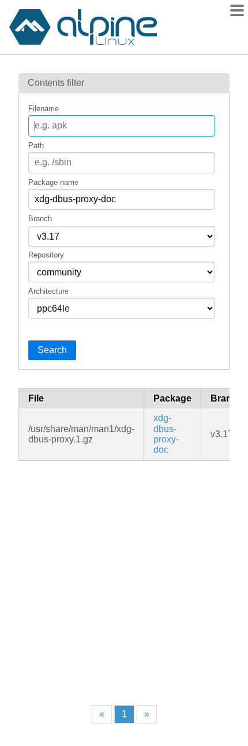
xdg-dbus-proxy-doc (166, 434)
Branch (40, 218)
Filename (43, 108)
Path (36, 145)
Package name (53, 182)
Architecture (48, 291)
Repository (46, 255)
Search (52, 350)
